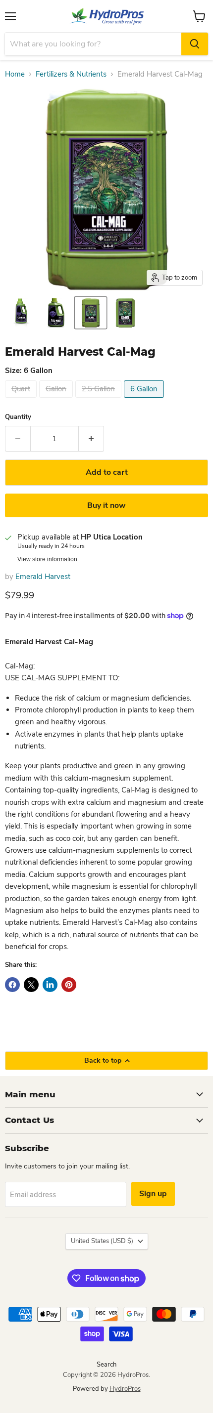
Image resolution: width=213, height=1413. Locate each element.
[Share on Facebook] (12, 984)
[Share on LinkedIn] (50, 984)
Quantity (18, 417)
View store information (47, 559)
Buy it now (106, 505)
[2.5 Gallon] (99, 400)
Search (106, 1364)
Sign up (153, 1193)
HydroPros (125, 1388)
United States (102, 1241)
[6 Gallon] (145, 400)
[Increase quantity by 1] (91, 439)
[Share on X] (31, 984)
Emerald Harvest (42, 577)
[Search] (194, 44)
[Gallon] (57, 400)
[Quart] (22, 400)
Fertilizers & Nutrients (71, 74)
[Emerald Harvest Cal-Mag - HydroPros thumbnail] (21, 313)
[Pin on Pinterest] (68, 984)
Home (15, 74)
